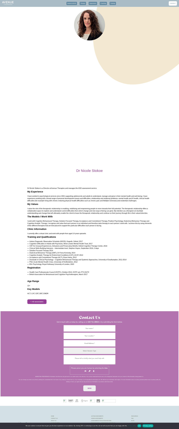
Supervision (93, 3)
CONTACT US (54, 418)
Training (112, 3)
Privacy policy (132, 426)
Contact (173, 3)
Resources (134, 416)
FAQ (132, 418)
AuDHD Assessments (97, 418)
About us (53, 420)
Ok (139, 426)
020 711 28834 (93, 322)
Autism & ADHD (71, 3)
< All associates (36, 302)
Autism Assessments (97, 416)
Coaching (103, 3)
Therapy (82, 3)
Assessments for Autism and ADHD (101, 420)
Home (52, 416)
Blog (132, 420)
